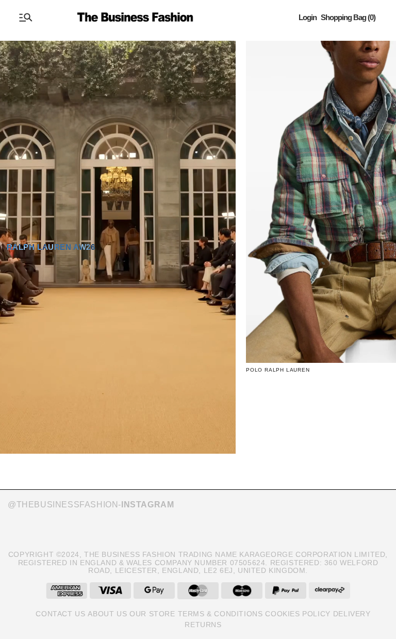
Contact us (60, 614)
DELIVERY (352, 614)
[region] (198, 255)
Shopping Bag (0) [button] (348, 17)
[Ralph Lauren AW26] (118, 247)
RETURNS (203, 624)
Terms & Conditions (220, 614)
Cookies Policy (297, 614)
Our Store (152, 614)
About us (107, 614)
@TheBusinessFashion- (91, 504)
